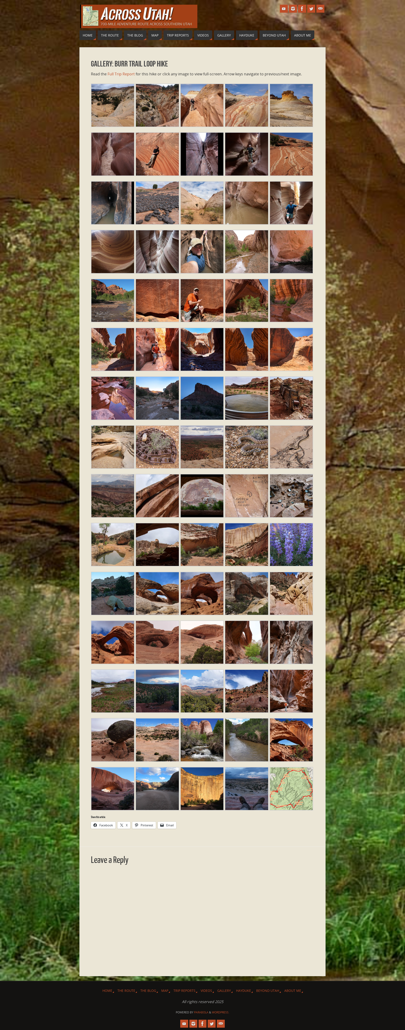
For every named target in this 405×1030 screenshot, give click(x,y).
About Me (292, 990)
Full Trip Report (121, 74)
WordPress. (220, 1012)
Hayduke (243, 990)
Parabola (201, 1012)
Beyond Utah (267, 990)
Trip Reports (184, 990)
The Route (126, 990)
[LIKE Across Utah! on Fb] (302, 9)
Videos (206, 990)
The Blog (148, 990)
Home (107, 990)
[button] (113, 106)
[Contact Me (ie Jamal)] (320, 9)
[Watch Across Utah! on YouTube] (284, 9)
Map (164, 990)
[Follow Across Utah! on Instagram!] (293, 9)
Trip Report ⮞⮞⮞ (195, 269)
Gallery (224, 990)
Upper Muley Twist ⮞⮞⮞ (156, 611)
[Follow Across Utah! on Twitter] (311, 9)
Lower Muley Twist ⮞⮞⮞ (200, 511)
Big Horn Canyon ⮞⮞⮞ (243, 120)
